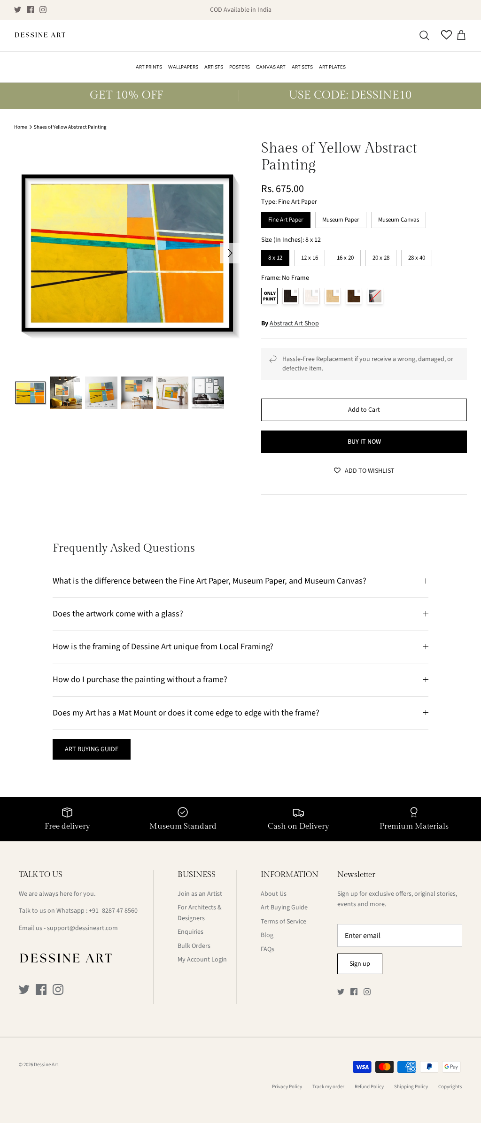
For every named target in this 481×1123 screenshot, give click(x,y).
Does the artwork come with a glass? (118, 614)
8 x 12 (275, 256)
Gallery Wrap (375, 296)
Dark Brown (354, 296)
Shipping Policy (411, 1086)
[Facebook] (30, 9)
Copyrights (450, 1086)
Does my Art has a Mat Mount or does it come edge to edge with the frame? (186, 713)
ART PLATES (332, 67)
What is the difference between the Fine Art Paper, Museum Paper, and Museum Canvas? (209, 581)
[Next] (230, 253)
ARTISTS (213, 67)
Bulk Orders (194, 946)
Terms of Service (283, 921)
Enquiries (190, 932)
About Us (274, 894)
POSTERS (239, 67)
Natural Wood (333, 296)
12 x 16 (309, 256)
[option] (127, 253)
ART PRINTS (149, 67)
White (311, 296)
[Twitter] (17, 9)
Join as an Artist (200, 894)
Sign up (359, 964)
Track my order (328, 1086)
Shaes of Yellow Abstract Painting (70, 127)
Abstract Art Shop (294, 323)
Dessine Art (46, 1064)
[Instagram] (43, 9)
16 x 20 (345, 256)
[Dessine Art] (40, 35)
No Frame (269, 296)
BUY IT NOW (364, 441)
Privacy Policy (287, 1086)
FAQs (267, 949)
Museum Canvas (398, 218)
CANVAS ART (271, 67)
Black (290, 296)
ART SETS (302, 67)
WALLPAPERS (183, 67)
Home (20, 127)
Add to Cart (364, 410)
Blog (267, 935)
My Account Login (202, 959)
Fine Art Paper (285, 218)
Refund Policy (369, 1086)
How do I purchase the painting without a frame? (140, 679)
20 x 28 (381, 256)
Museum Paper (341, 218)
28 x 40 (416, 256)
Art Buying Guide (284, 907)
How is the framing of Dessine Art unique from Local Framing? (163, 646)
